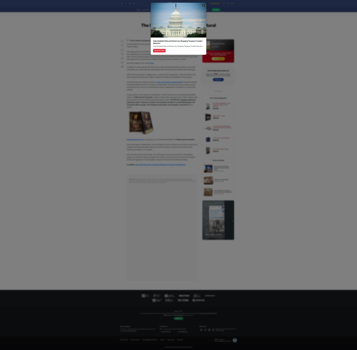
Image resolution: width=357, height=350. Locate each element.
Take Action (159, 51)
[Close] (203, 5)
